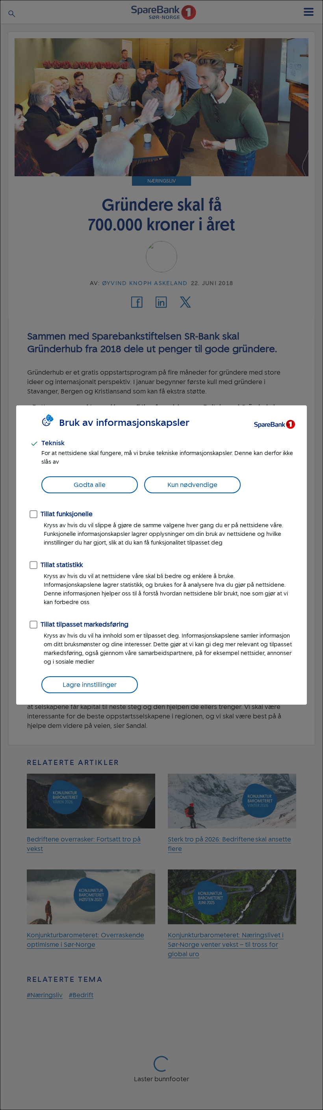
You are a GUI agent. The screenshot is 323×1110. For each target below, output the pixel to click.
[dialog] (161, 555)
